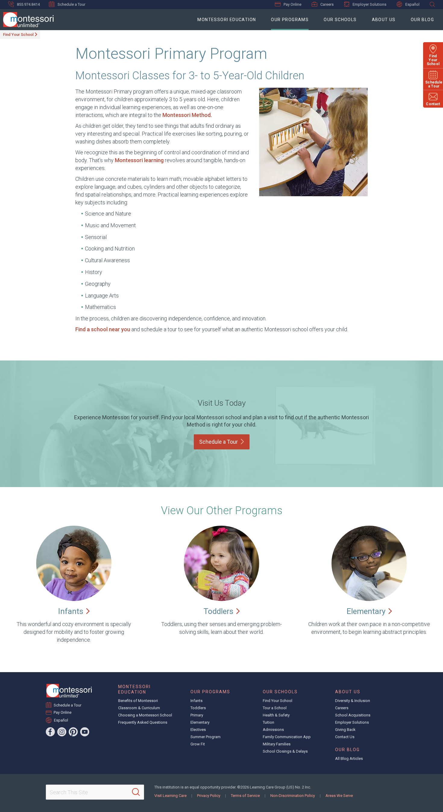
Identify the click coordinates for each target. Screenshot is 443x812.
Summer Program (205, 737)
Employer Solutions (369, 4)
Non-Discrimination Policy (292, 795)
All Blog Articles (349, 758)
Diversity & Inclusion (352, 700)
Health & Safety (276, 715)
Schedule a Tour (71, 4)
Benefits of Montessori (138, 700)
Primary (196, 715)
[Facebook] (50, 731)
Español (412, 4)
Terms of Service (245, 795)
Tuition (268, 722)
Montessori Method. (187, 115)
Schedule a (218, 442)
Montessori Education (226, 19)
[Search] (136, 792)
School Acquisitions (352, 715)
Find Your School (18, 34)
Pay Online (292, 4)
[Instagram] (61, 731)
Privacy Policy (208, 795)
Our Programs (290, 19)
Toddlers (198, 708)
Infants (196, 700)
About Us (384, 19)
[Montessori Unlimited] (27, 19)
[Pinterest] (73, 731)
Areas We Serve (339, 795)
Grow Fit (197, 744)
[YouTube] (84, 731)
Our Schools (340, 19)
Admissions (273, 729)
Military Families (277, 744)
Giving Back (345, 729)
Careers (327, 4)
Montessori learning (140, 160)
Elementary (199, 722)
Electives (198, 729)
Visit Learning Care (170, 795)
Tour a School (275, 708)
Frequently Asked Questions (142, 722)
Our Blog (422, 19)
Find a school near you (102, 329)
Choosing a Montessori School (145, 715)
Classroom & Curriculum (139, 708)
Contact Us (344, 737)
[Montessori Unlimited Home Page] (69, 690)
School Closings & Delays (285, 751)
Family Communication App (287, 737)
